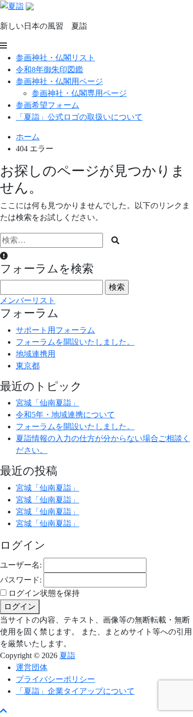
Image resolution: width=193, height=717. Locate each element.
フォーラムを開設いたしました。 (75, 342)
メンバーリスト (27, 300)
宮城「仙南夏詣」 (47, 403)
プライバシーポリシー (55, 679)
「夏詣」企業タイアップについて (75, 691)
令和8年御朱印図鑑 (49, 69)
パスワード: (21, 580)
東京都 (28, 365)
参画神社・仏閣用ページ (59, 81)
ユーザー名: (21, 565)
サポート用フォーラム (55, 330)
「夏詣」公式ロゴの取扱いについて (79, 117)
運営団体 (32, 667)
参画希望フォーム (47, 105)
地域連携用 (35, 354)
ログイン (20, 606)
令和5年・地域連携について (65, 414)
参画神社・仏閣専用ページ (79, 93)
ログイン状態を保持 (44, 593)
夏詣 (67, 655)
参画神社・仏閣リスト (55, 57)
